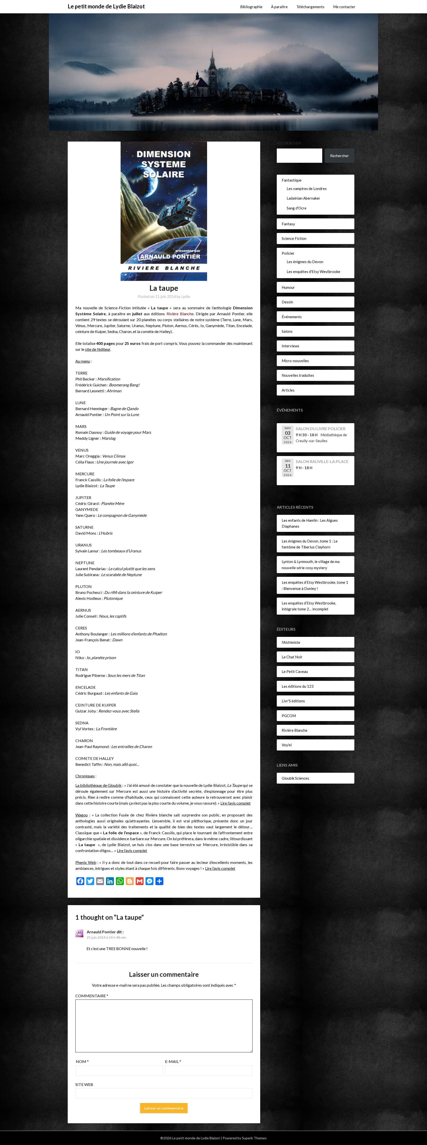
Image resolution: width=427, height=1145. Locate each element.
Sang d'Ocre (296, 208)
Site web (84, 1084)
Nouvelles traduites (298, 375)
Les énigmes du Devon (305, 261)
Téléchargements (310, 6)
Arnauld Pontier (101, 931)
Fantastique (291, 180)
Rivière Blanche (294, 730)
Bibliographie (251, 6)
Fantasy (288, 224)
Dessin (287, 302)
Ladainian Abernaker (303, 198)
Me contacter (344, 6)
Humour (288, 287)
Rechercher (289, 143)
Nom (82, 1061)
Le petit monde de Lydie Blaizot (106, 6)
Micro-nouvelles (295, 360)
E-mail (173, 1061)
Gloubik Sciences (295, 778)
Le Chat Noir (292, 657)
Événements (292, 316)
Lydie (185, 296)
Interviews (290, 346)
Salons (287, 331)
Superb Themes (254, 1138)
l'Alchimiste (291, 642)
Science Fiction (294, 238)
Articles (288, 390)
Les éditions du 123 (298, 686)
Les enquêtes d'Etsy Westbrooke (313, 271)
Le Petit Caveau (295, 671)
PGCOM (289, 715)
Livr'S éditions (293, 701)
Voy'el (287, 745)
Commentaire (91, 995)
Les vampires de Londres (307, 188)
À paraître (279, 6)
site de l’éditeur (97, 349)
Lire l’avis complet (235, 803)
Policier (288, 253)
